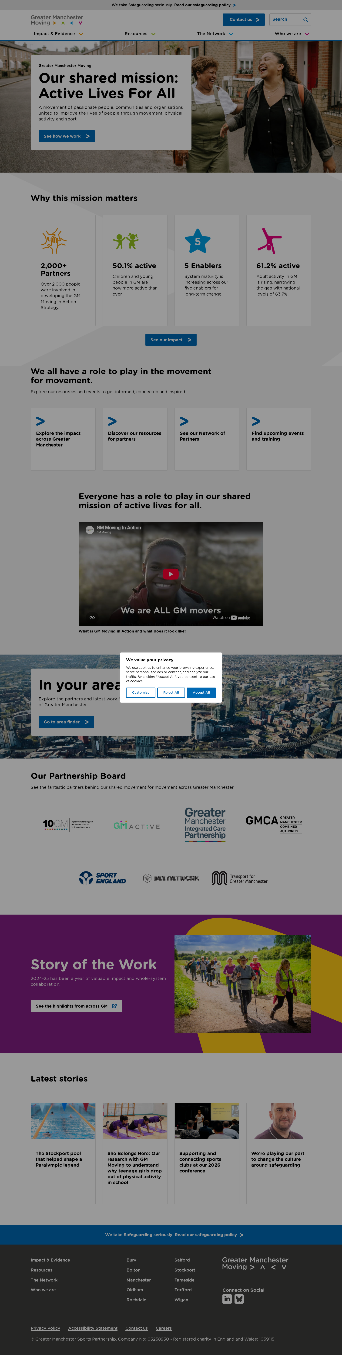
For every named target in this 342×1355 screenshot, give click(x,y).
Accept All (201, 692)
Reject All (171, 692)
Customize (140, 692)
